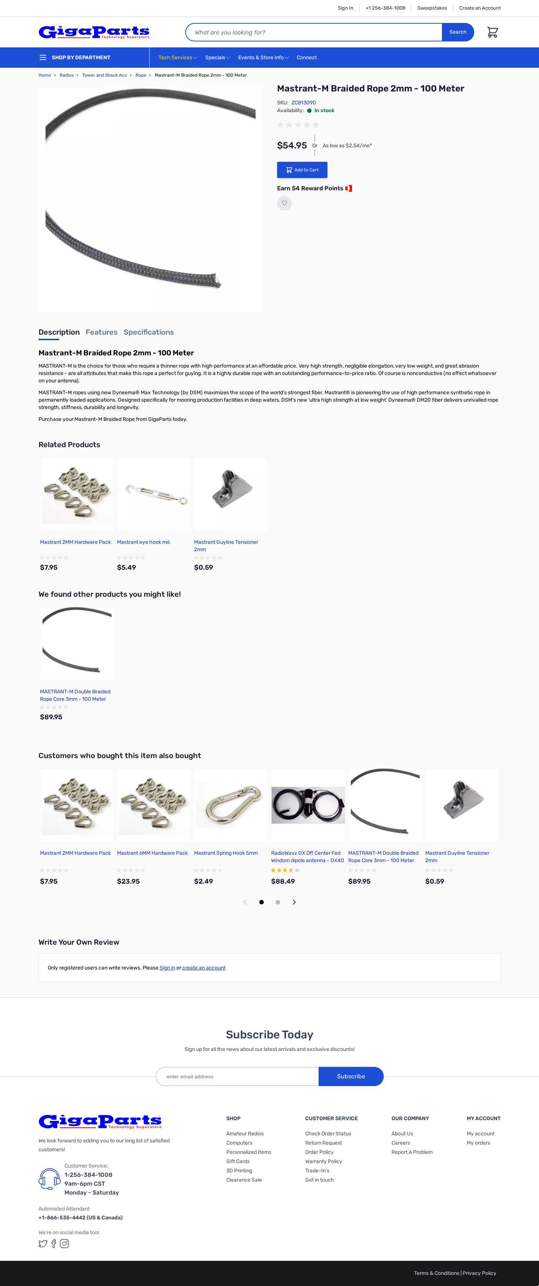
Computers (239, 1143)
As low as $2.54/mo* (347, 146)
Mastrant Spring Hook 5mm (226, 853)
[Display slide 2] (278, 902)
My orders (478, 1143)
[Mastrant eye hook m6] (154, 494)
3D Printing (239, 1171)
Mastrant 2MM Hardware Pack (75, 542)
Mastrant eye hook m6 (143, 542)
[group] (299, 124)
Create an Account (480, 8)
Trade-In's (317, 1171)
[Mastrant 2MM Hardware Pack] (77, 494)
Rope (141, 75)
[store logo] (94, 32)
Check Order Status (328, 1134)
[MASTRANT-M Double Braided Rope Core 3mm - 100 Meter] (77, 644)
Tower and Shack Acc (104, 75)
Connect (307, 57)
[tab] (59, 334)
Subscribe (351, 1076)
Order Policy (319, 1152)
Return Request (323, 1143)
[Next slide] (294, 902)
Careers (401, 1143)
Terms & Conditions (437, 1273)
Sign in (167, 968)
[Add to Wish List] (284, 203)
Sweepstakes (432, 8)
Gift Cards (238, 1161)
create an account (204, 968)
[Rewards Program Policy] (347, 188)
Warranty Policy (323, 1161)
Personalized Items (248, 1152)
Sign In (345, 8)
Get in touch (319, 1180)
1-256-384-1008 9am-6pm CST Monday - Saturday (91, 1183)
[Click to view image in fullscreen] (150, 200)
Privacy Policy (479, 1273)
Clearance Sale (244, 1180)
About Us (402, 1134)
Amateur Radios (245, 1134)
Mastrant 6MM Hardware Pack (152, 853)
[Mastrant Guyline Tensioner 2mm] (231, 494)
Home (45, 75)
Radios (67, 75)
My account (481, 1134)
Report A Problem (412, 1152)
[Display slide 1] (261, 902)
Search (458, 32)
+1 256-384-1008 (385, 8)
